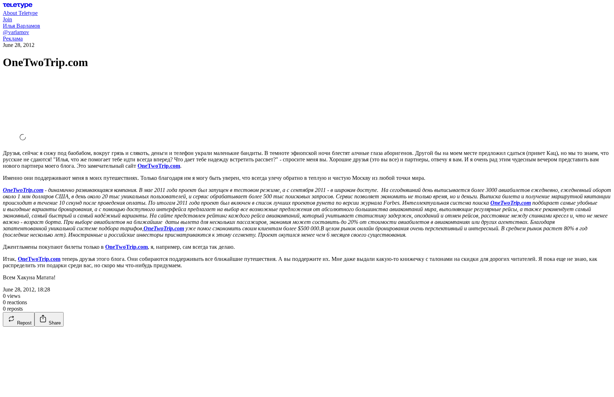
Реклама (13, 39)
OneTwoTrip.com (159, 166)
